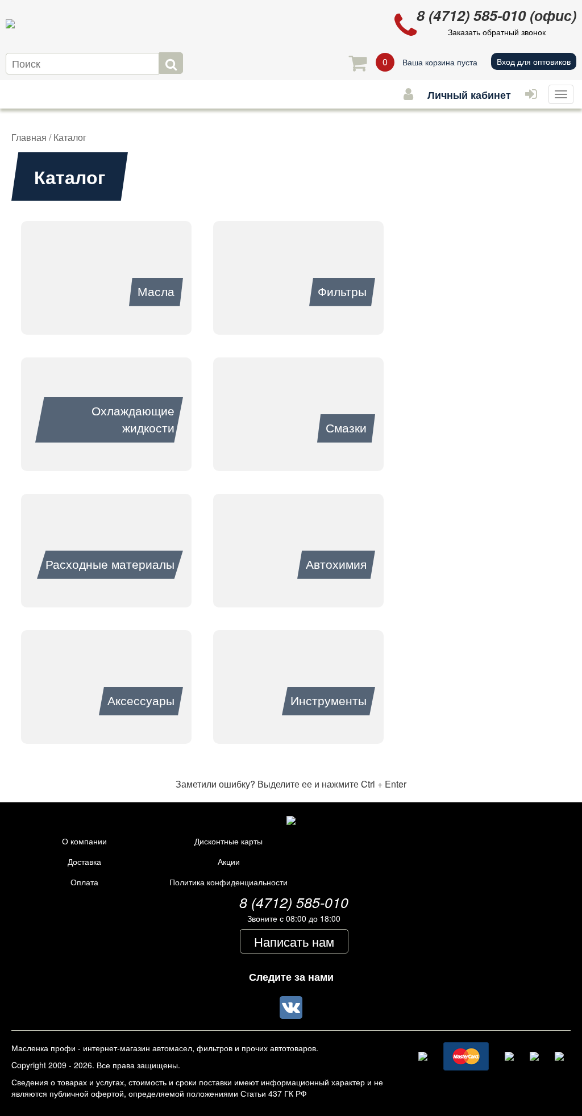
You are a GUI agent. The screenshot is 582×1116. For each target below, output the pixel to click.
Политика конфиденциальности (228, 882)
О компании (84, 841)
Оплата (84, 882)
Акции (229, 861)
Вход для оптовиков (534, 61)
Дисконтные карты (228, 841)
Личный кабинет (469, 95)
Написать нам (294, 941)
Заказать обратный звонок (497, 32)
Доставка (84, 861)
